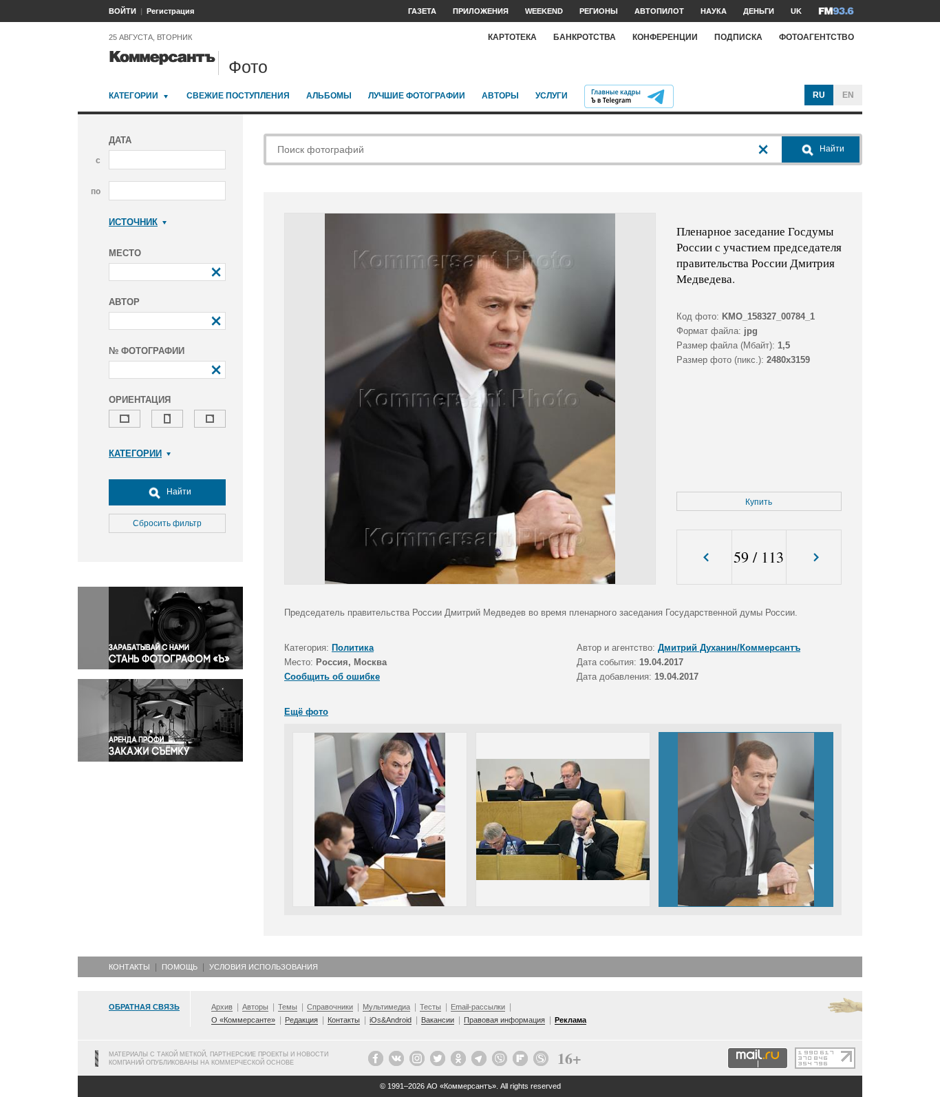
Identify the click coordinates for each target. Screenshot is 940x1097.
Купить (758, 502)
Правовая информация (504, 1020)
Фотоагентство (816, 37)
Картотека (512, 37)
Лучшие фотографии (416, 96)
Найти (177, 492)
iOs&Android (391, 1020)
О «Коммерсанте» (243, 1020)
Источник (133, 222)
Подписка (738, 37)
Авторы (500, 96)
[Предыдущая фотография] (704, 557)
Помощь (179, 967)
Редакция (301, 1020)
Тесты (430, 1007)
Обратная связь (144, 1007)
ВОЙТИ (122, 11)
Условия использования (263, 967)
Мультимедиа (386, 1007)
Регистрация (170, 11)
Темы (287, 1007)
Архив (222, 1007)
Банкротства (584, 37)
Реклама (570, 1020)
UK (796, 11)
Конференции (665, 37)
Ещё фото (306, 712)
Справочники (330, 1007)
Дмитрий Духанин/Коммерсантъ (729, 647)
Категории (133, 96)
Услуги (551, 96)
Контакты (129, 967)
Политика (353, 647)
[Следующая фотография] (814, 557)
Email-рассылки (478, 1007)
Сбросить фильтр (167, 523)
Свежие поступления (238, 96)
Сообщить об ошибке (332, 676)
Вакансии (437, 1020)
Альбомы (329, 96)
